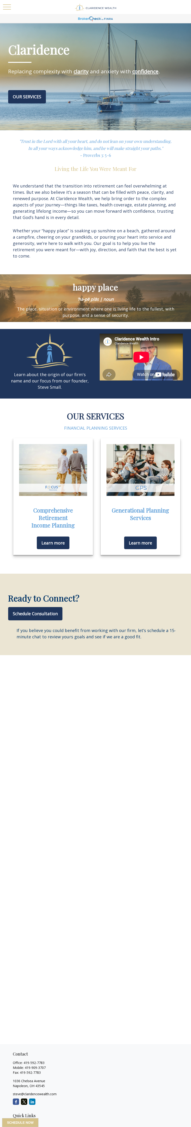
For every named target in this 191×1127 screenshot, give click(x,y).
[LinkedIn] (32, 1102)
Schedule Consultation (35, 613)
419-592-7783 (34, 1062)
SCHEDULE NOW (20, 1122)
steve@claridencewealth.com (35, 1094)
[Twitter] (24, 1102)
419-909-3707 (35, 1067)
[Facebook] (16, 1102)
